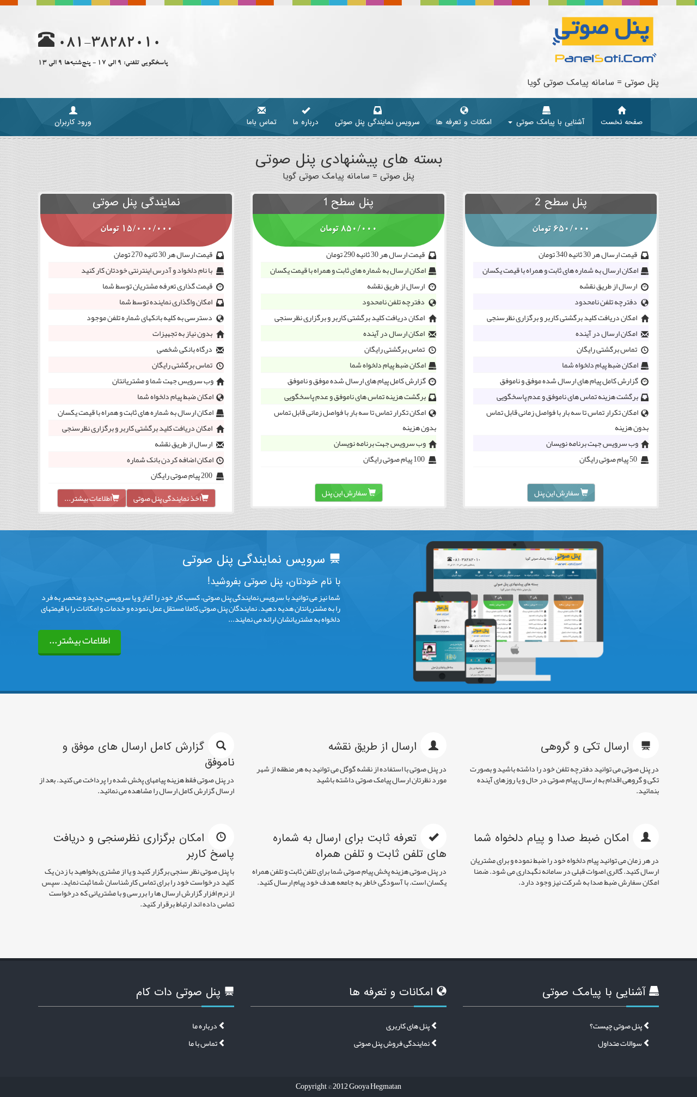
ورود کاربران (72, 122)
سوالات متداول (620, 1043)
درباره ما (306, 122)
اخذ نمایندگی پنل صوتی (167, 498)
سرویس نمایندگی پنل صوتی (377, 122)
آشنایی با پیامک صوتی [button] (548, 122)
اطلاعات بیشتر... (88, 498)
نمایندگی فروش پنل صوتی (392, 1043)
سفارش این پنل (557, 492)
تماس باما (262, 122)
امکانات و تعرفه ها (464, 122)
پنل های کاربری (408, 1025)
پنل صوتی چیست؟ (616, 1025)
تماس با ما (203, 1043)
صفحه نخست (622, 122)
